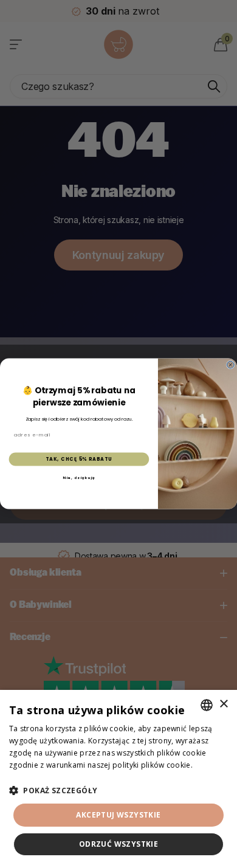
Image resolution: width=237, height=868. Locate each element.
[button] (118, 790)
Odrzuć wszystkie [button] (118, 844)
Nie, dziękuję (79, 477)
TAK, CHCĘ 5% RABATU (79, 459)
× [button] (223, 704)
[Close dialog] (230, 365)
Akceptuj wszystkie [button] (118, 815)
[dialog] (118, 779)
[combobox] (207, 705)
